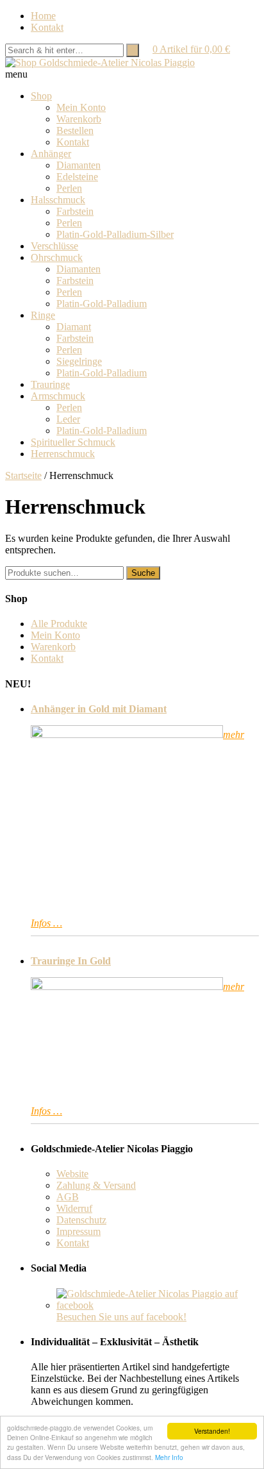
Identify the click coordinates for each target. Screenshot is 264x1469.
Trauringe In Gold (71, 960)
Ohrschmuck (57, 257)
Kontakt (47, 27)
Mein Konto (81, 107)
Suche (143, 573)
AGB (67, 1196)
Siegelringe (79, 361)
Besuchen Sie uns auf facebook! (121, 1316)
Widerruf (74, 1208)
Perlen (69, 188)
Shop (41, 95)
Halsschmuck (58, 199)
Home (43, 15)
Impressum (78, 1231)
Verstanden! (212, 1431)
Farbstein (75, 211)
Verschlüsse (54, 245)
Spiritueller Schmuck (73, 442)
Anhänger (51, 153)
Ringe (43, 315)
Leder (68, 419)
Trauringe (50, 384)
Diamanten (78, 165)
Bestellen (75, 130)
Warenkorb (78, 118)
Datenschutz (81, 1219)
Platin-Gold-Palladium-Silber (115, 234)
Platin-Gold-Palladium (101, 303)
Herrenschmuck (63, 453)
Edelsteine (77, 176)
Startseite (23, 475)
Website (72, 1173)
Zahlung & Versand (96, 1185)
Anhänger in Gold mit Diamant (99, 708)
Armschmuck (58, 395)
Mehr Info (169, 1457)
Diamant (73, 326)
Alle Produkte (59, 623)
